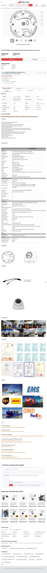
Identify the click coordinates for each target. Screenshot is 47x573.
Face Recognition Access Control (40, 532)
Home (2, 8)
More (2, 564)
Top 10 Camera (31, 559)
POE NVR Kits (26, 536)
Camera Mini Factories (39, 553)
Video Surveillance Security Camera (8, 556)
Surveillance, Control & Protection (17, 8)
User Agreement (29, 568)
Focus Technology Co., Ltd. (16, 568)
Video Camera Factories (17, 553)
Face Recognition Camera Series (7, 534)
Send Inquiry (12, 59)
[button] (42, 91)
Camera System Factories (28, 553)
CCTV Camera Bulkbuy (6, 562)
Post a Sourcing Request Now (34, 485)
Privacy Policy (40, 568)
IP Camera (14, 534)
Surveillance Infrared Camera (22, 556)
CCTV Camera (4, 548)
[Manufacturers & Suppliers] (23, 2)
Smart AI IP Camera (38, 534)
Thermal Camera (38, 536)
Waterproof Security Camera (21, 559)
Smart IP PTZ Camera (5, 536)
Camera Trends (39, 559)
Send (11, 485)
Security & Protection (7, 8)
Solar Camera (26, 532)
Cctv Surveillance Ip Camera (34, 556)
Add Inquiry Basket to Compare (23, 44)
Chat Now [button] (36, 59)
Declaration (35, 568)
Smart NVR (14, 536)
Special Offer (14, 532)
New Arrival (3, 532)
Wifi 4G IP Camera (27, 534)
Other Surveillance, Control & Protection (16, 548)
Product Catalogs (17, 529)
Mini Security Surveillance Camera (8, 559)
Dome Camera (26, 8)
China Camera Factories (6, 553)
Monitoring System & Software (31, 548)
